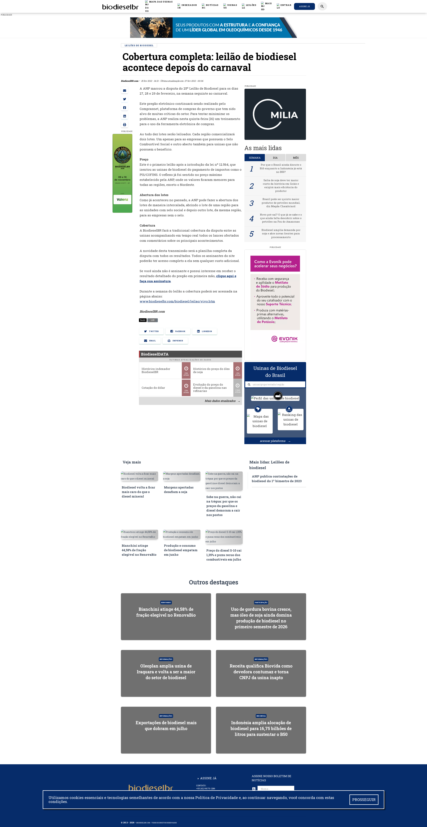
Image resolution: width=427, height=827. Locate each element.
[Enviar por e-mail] (124, 90)
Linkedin (206, 331)
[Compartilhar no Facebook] (124, 107)
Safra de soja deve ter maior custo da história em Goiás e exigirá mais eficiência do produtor (281, 186)
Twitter (153, 331)
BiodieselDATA (155, 354)
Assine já (304, 6)
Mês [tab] (296, 157)
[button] (210, 6)
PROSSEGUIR (364, 799)
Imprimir (177, 341)
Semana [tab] (255, 157)
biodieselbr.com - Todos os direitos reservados (156, 823)
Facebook (180, 331)
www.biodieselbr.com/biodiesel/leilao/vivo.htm (177, 301)
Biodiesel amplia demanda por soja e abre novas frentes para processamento (281, 233)
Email (152, 341)
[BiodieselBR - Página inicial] (120, 6)
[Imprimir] (124, 124)
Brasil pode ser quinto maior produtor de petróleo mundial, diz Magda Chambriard (281, 202)
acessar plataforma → (275, 441)
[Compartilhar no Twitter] (124, 98)
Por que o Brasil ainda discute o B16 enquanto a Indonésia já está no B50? (281, 168)
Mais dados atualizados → (222, 401)
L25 (152, 320)
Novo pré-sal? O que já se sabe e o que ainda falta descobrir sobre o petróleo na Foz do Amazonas (281, 218)
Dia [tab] (275, 157)
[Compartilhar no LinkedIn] (124, 115)
